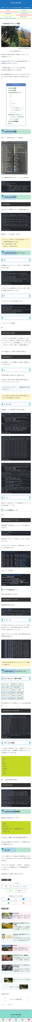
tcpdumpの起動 (12, 88)
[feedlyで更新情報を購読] (8, 903)
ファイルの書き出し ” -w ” (17, 108)
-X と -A (12, 112)
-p (10, 101)
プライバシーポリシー (16, 1017)
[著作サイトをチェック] (8, 899)
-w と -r (12, 105)
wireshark (4, 61)
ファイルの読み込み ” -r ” (17, 110)
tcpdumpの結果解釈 (13, 121)
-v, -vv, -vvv (12, 103)
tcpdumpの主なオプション (15, 92)
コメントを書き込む (16, 999)
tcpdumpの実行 (12, 90)
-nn (10, 94)
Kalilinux (5, 879)
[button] (21, 891)
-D (10, 97)
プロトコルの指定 (14, 119)
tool (10, 879)
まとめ (9, 123)
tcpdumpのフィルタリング (15, 114)
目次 (14, 84)
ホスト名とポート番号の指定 (17, 116)
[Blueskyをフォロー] (23, 899)
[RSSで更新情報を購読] (23, 903)
